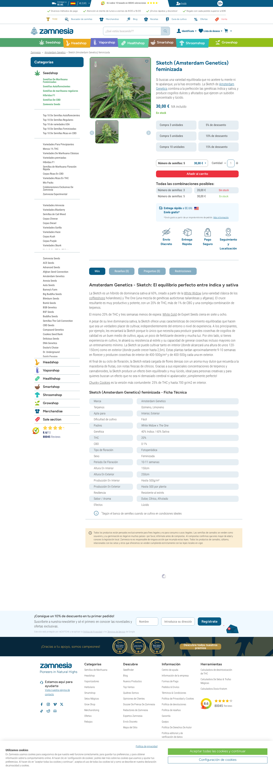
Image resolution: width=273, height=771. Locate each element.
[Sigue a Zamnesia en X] (62, 704)
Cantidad (217, 163)
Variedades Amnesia (53, 205)
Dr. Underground (51, 351)
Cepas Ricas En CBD (53, 173)
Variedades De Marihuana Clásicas (61, 153)
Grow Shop (89, 704)
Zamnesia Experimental (55, 194)
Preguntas (152, 271)
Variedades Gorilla (52, 227)
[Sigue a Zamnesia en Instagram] (48, 704)
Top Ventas (128, 687)
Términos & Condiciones (174, 692)
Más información (221, 217)
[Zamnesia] (64, 31)
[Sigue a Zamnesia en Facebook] (41, 704)
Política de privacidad (146, 746)
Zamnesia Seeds (51, 104)
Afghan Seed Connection (55, 271)
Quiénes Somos (131, 692)
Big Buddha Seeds (52, 294)
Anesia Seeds (50, 280)
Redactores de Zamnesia (135, 710)
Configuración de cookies (217, 760)
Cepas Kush (49, 236)
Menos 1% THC (50, 148)
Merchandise (53, 411)
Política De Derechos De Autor (177, 727)
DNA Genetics (50, 343)
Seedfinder (128, 669)
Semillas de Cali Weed (54, 214)
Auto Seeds (49, 285)
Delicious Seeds (51, 338)
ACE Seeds (48, 262)
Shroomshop (52, 395)
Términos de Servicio (116, 631)
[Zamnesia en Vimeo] (55, 704)
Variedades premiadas (54, 157)
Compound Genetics (53, 329)
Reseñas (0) (122, 271)
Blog (125, 675)
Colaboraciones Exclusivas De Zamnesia (58, 188)
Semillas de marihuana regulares (60, 90)
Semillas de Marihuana (95, 669)
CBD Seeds (48, 325)
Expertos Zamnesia (132, 715)
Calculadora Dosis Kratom (214, 688)
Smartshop (51, 387)
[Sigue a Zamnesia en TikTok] (41, 711)
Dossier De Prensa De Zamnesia (139, 704)
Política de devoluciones (174, 704)
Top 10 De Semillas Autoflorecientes (61, 115)
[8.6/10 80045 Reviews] (55, 428)
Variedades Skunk (52, 245)
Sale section (52, 419)
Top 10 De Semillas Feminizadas (59, 128)
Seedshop (50, 73)
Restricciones (183, 271)
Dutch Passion (50, 356)
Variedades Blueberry (54, 209)
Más (97, 271)
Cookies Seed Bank (53, 334)
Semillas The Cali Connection (58, 320)
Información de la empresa (175, 675)
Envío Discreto (130, 721)
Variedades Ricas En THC (56, 178)
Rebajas (88, 721)
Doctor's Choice (50, 347)
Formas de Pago (170, 681)
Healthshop (51, 378)
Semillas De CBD (52, 99)
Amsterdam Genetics (53, 276)
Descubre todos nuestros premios (200, 647)
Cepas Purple (50, 240)
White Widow (192, 293)
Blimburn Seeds (51, 298)
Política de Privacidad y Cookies (178, 698)
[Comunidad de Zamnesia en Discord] (55, 711)
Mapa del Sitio (130, 727)
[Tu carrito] (229, 31)
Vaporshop (51, 370)
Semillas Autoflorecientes (56, 86)
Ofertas (88, 715)
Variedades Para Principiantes (58, 144)
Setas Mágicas (91, 698)
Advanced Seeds (51, 267)
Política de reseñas (171, 710)
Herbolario (89, 687)
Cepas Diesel (49, 223)
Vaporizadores (91, 681)
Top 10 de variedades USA (56, 124)
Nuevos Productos (132, 681)
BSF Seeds (48, 311)
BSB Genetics (50, 307)
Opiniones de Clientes (134, 698)
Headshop (50, 362)
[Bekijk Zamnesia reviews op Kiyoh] (36, 430)
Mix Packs (48, 182)
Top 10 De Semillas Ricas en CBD (60, 133)
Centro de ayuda (170, 669)
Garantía (166, 715)
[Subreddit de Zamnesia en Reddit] (48, 711)
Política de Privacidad (92, 631)
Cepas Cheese (50, 218)
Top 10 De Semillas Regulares (58, 119)
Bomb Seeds (49, 302)
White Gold (169, 314)
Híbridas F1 (49, 95)
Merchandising (91, 710)
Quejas (165, 721)
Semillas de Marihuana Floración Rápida (60, 168)
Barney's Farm (50, 289)
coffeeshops (97, 298)
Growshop (50, 403)
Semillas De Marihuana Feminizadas (55, 80)
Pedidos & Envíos (170, 687)
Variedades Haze (52, 232)
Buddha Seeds (50, 316)
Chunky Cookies (99, 382)
